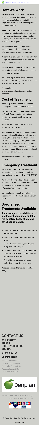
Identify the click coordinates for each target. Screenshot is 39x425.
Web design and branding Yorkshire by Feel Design (20, 418)
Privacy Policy (19, 422)
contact (30, 268)
